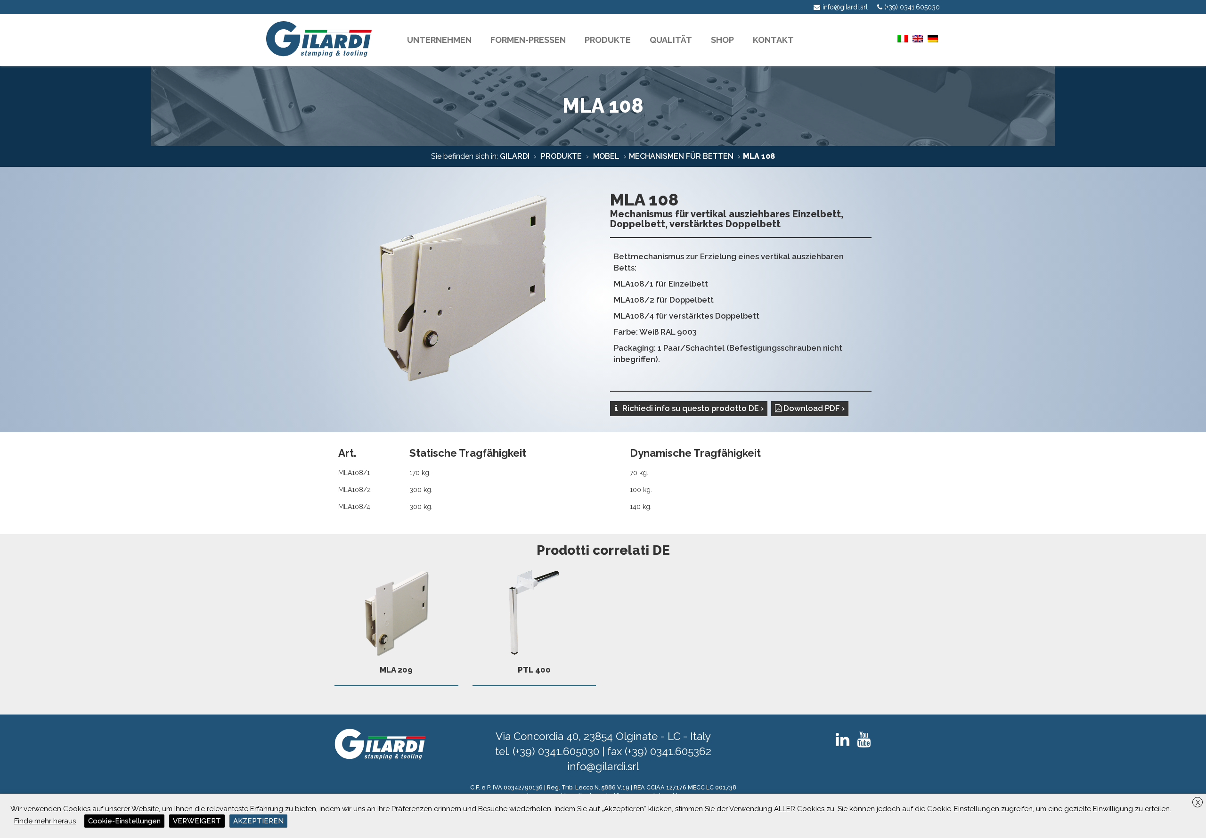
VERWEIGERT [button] (197, 821)
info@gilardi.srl (603, 766)
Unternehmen (439, 40)
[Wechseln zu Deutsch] (933, 38)
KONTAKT (773, 40)
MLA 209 (396, 669)
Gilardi (515, 156)
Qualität (671, 40)
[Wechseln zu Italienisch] (902, 38)
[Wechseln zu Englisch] (918, 38)
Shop (722, 40)
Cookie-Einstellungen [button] (124, 821)
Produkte (560, 156)
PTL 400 (534, 669)
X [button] (1198, 802)
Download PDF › (813, 408)
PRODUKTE (608, 40)
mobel (605, 156)
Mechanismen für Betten (681, 156)
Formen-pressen (528, 40)
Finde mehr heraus (45, 821)
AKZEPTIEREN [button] (258, 821)
